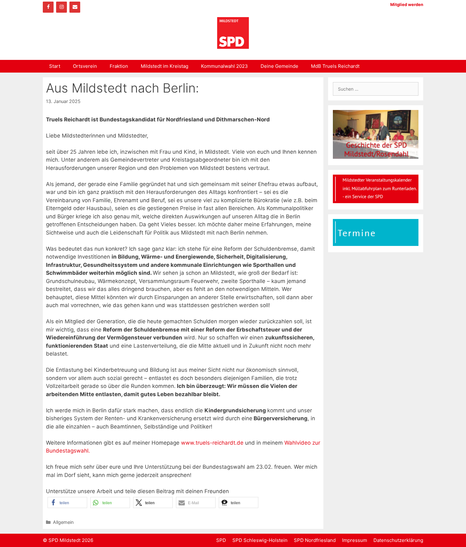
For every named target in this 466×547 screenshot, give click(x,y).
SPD (221, 540)
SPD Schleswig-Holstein (260, 540)
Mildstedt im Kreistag (164, 66)
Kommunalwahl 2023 (224, 66)
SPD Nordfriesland (315, 540)
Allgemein (63, 522)
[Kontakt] (74, 7)
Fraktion (119, 66)
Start (54, 66)
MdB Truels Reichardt (335, 66)
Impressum (354, 540)
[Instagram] (61, 7)
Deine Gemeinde (279, 66)
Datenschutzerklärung (398, 540)
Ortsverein (85, 66)
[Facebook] (48, 7)
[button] (67, 502)
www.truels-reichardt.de (212, 443)
